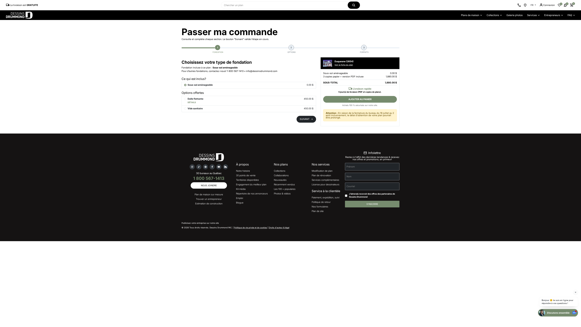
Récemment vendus (284, 184)
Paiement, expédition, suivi (325, 197)
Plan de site (318, 211)
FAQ (570, 15)
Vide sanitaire (195, 108)
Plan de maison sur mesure (209, 194)
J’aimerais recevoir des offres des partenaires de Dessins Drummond (372, 195)
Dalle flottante (195, 98)
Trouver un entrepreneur (209, 199)
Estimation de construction (209, 203)
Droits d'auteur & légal (279, 227)
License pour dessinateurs (325, 184)
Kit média (241, 189)
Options (291, 49)
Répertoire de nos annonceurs (252, 193)
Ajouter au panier (360, 99)
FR (532, 5)
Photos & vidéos (282, 193)
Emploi (239, 198)
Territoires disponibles (247, 179)
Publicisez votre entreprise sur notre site (200, 223)
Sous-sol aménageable (200, 84)
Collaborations (281, 175)
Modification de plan (322, 170)
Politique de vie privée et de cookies (250, 227)
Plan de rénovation (321, 175)
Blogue (239, 202)
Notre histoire (243, 170)
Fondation (218, 49)
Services (532, 15)
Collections (493, 15)
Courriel (350, 186)
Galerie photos (514, 15)
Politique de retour (321, 202)
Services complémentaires (325, 179)
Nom (348, 176)
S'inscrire (372, 204)
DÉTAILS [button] (192, 102)
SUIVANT (306, 119)
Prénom (350, 166)
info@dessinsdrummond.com (261, 71)
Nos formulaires (320, 206)
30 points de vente (246, 175)
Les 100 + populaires (284, 189)
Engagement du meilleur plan (251, 184)
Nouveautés (280, 179)
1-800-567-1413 (235, 71)
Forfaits (364, 49)
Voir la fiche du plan (344, 65)
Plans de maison (470, 15)
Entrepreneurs (552, 15)
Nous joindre (209, 185)
